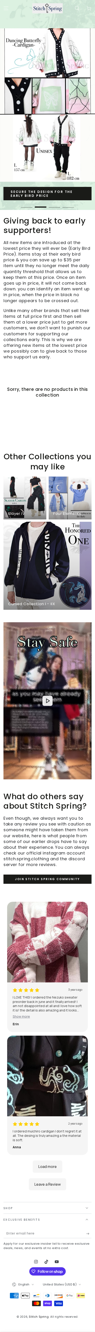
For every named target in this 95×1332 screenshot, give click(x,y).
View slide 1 (27, 205)
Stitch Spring (39, 1317)
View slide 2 (40, 205)
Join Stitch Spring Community (47, 879)
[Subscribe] (89, 1234)
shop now (22, 195)
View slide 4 (68, 205)
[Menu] (6, 8)
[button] (77, 8)
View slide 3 (54, 205)
